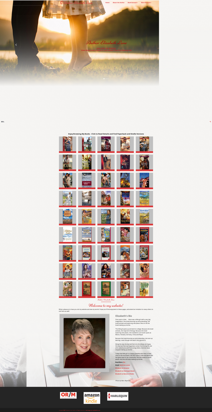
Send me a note (125, 365)
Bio (124, 362)
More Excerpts (146, 2)
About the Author (118, 2)
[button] (16, 44)
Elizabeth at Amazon (122, 368)
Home (107, 2)
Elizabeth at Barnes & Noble (124, 374)
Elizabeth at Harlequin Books (125, 371)
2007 (64, 410)
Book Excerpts (132, 2)
